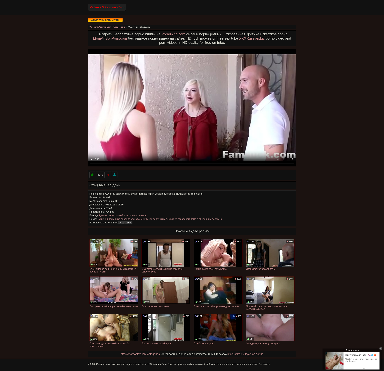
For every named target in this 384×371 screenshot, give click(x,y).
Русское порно (254, 354)
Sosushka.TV (236, 354)
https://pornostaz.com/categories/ (140, 354)
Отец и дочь (125, 222)
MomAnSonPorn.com (110, 38)
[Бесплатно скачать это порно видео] (114, 175)
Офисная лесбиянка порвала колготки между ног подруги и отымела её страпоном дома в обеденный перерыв (160, 219)
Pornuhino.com (173, 34)
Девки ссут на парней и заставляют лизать (122, 215)
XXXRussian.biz (252, 38)
